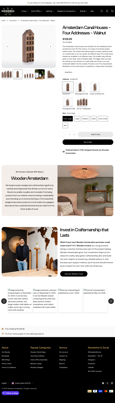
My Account (63, 352)
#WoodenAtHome (94, 352)
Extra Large (68, 119)
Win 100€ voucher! (95, 371)
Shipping (62, 360)
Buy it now (88, 142)
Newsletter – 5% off (95, 356)
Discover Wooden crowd (74, 274)
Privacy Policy (7, 364)
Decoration (13, 21)
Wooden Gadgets (36, 367)
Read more (68, 72)
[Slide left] (7, 46)
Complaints (63, 367)
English (4, 383)
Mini (65, 125)
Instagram (91, 360)
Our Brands (6, 352)
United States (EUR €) (23, 383)
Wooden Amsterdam (15, 388)
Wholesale (5, 356)
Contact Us (63, 356)
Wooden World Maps (38, 352)
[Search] (101, 11)
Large (77, 119)
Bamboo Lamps (36, 364)
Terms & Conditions (9, 367)
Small (94, 119)
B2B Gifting (6, 360)
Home (4, 21)
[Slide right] (50, 46)
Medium (85, 119)
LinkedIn (91, 367)
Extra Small (103, 119)
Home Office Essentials (38, 360)
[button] (20, 301)
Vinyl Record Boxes (37, 356)
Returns (62, 364)
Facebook (91, 364)
